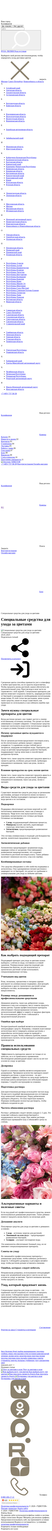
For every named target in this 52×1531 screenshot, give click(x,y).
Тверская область (13, 335)
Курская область (13, 185)
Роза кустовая (20, 51)
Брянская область (13, 106)
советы (40, 1358)
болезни (9, 1351)
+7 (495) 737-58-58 (9, 394)
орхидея (23, 1356)
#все (3, 1351)
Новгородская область (15, 224)
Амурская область (14, 90)
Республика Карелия (15, 279)
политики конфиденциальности (15, 1524)
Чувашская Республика (16, 376)
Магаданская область (15, 204)
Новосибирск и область (33, 81)
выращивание (30, 1351)
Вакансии (5, 455)
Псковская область (14, 255)
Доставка (5, 446)
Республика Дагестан (15, 272)
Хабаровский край (14, 361)
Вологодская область (15, 119)
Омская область (13, 235)
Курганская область (14, 182)
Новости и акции (8, 439)
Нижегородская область (16, 222)
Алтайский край (13, 88)
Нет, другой (18, 26)
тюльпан (21, 1360)
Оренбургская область (15, 237)
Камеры (42, 435)
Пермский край (12, 250)
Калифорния (6, 415)
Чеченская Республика (15, 374)
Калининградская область (17, 160)
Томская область (13, 337)
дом (15, 1354)
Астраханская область (15, 95)
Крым (8, 180)
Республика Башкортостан (17, 268)
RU (2, 507)
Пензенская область (14, 248)
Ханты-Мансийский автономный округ (23, 363)
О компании (6, 444)
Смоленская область (14, 322)
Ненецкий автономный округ (19, 219)
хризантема (44, 1360)
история (32, 1354)
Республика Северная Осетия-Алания (22, 290)
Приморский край (14, 252)
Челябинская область (15, 372)
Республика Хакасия (15, 297)
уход (37, 1360)
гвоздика (40, 1351)
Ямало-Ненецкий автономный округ (22, 387)
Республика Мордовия (15, 286)
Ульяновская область (15, 352)
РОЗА (4, 51)
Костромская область (15, 173)
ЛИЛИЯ (10, 51)
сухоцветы (6, 1360)
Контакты (5, 441)
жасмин (20, 1354)
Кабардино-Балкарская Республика (21, 157)
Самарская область (14, 310)
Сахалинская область (15, 317)
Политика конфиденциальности (15, 1506)
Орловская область (14, 239)
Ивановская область (14, 147)
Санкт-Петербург (15, 81)
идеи (26, 1354)
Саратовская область (15, 315)
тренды (14, 1360)
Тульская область (13, 339)
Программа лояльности (11, 459)
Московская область (14, 209)
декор (10, 1354)
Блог (3, 453)
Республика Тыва (13, 295)
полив (42, 1356)
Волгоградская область (16, 116)
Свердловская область (15, 319)
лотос (16, 1356)
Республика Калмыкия (16, 277)
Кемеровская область (15, 169)
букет (15, 1351)
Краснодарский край (15, 176)
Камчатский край (13, 164)
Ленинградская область (16, 193)
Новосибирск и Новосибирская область (23, 226)
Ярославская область (15, 389)
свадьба (23, 1358)
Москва (4, 81)
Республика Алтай (14, 265)
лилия (11, 1356)
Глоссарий (5, 450)
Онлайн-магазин (40, 464)
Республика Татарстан (15, 293)
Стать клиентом (8, 457)
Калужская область (14, 162)
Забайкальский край (14, 138)
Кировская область (14, 171)
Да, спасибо (6, 26)
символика (32, 1358)
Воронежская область (15, 121)
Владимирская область (16, 114)
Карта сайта (23, 1508)
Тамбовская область (14, 332)
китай (46, 1354)
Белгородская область (15, 103)
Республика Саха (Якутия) (17, 288)
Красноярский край (14, 178)
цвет (3, 1363)
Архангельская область (16, 92)
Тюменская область (14, 341)
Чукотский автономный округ (19, 378)
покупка (36, 1356)
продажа (12, 1358)
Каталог (4, 437)
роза (18, 1358)
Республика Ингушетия (16, 274)
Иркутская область (14, 149)
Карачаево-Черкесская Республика (21, 166)
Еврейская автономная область (19, 129)
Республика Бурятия (15, 270)
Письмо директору (9, 1508)
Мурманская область (15, 211)
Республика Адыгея (14, 263)
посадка (4, 1358)
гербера (4, 1354)
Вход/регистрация (25, 464)
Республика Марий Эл (15, 284)
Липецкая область (14, 195)
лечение (4, 1356)
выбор (21, 1351)
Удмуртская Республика (16, 350)
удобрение (30, 1360)
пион (29, 1356)
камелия (40, 1354)
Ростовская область (14, 299)
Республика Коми (13, 281)
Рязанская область (13, 302)
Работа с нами (7, 448)
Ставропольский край (15, 324)
